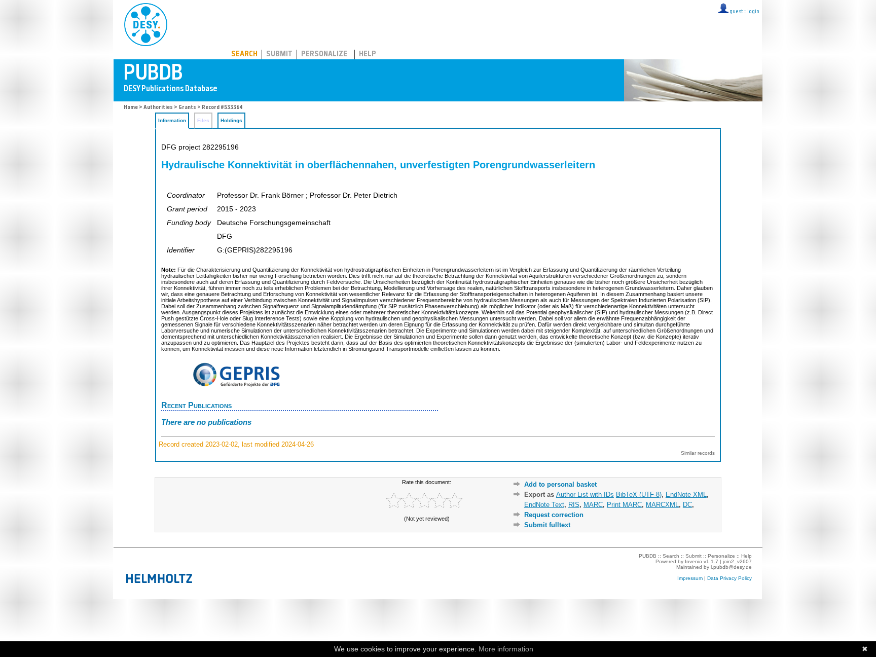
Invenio (693, 561)
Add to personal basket (560, 484)
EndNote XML (686, 494)
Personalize (324, 54)
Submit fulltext (547, 525)
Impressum (690, 578)
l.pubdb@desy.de (731, 567)
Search (244, 54)
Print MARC (624, 504)
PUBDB (190, 22)
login (753, 12)
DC (687, 504)
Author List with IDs (585, 494)
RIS (573, 504)
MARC (593, 504)
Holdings (231, 120)
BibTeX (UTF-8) (639, 494)
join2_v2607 (737, 561)
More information (506, 649)
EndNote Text (544, 504)
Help (367, 54)
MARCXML (662, 504)
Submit (279, 54)
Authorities (158, 108)
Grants (187, 108)
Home (131, 108)
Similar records (698, 453)
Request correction (553, 515)
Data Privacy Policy (729, 578)
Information (172, 120)
